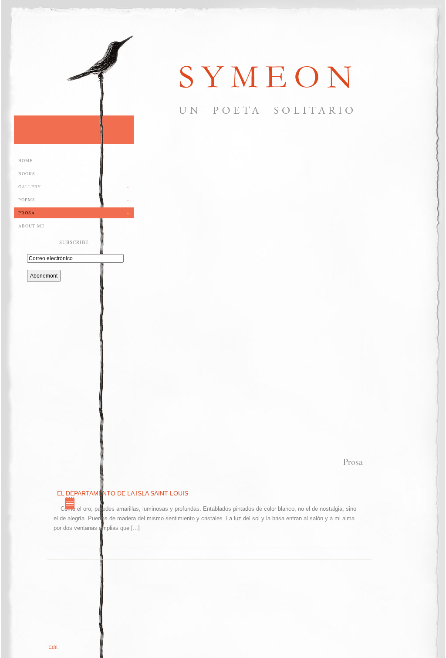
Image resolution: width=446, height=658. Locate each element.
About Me (31, 226)
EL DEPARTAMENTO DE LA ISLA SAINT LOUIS (72, 504)
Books (26, 173)
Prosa (73, 213)
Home (25, 160)
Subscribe (74, 242)
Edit (52, 647)
